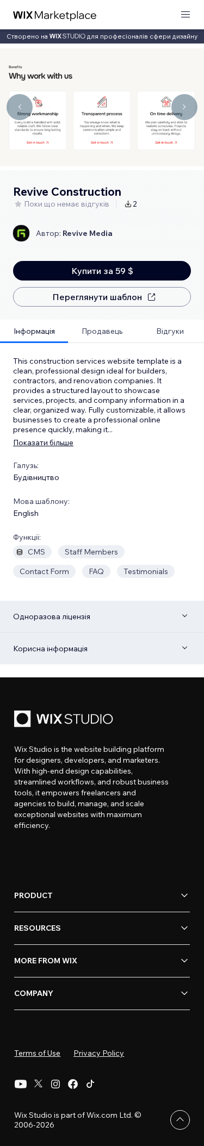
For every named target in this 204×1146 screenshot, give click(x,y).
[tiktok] (90, 1084)
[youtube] (20, 1084)
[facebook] (72, 1084)
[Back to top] (180, 1120)
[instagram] (55, 1084)
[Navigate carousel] (20, 107)
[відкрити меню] (185, 15)
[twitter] (38, 1084)
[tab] (34, 331)
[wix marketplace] (55, 15)
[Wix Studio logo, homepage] (65, 720)
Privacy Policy (98, 1053)
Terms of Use (37, 1053)
